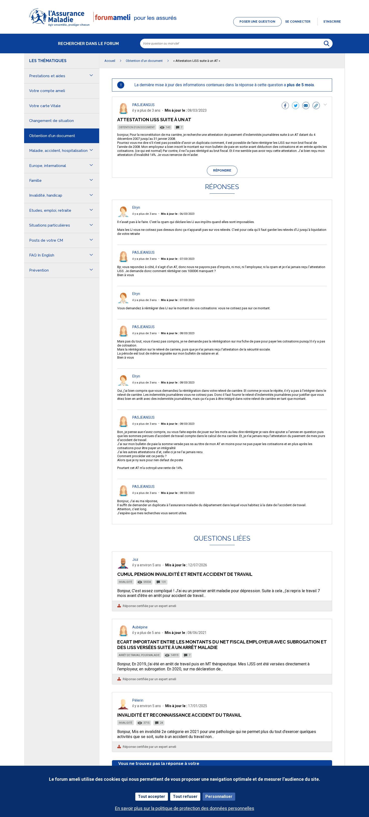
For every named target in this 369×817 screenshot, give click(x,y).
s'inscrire (332, 21)
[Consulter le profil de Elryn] (123, 215)
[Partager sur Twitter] (295, 106)
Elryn (136, 207)
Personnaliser (218, 796)
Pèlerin (137, 700)
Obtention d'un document (137, 127)
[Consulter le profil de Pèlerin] (123, 708)
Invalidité (125, 582)
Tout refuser (185, 796)
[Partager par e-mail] (306, 106)
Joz (135, 559)
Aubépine (140, 627)
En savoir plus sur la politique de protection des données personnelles (184, 808)
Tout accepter (151, 796)
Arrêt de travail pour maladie (139, 655)
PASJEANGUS (143, 105)
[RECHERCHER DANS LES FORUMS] (327, 43)
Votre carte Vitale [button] (45, 106)
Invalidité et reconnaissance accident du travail (179, 715)
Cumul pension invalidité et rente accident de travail (185, 574)
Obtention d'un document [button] (52, 136)
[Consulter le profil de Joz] (123, 567)
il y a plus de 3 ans (144, 214)
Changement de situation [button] (51, 120)
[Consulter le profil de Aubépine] (123, 634)
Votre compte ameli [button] (47, 91)
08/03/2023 (177, 333)
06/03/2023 (177, 214)
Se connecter (297, 21)
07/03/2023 (177, 259)
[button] (184, 26)
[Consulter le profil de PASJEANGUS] (123, 112)
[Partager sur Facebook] (285, 106)
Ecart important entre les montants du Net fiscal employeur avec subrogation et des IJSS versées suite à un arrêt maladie (222, 644)
